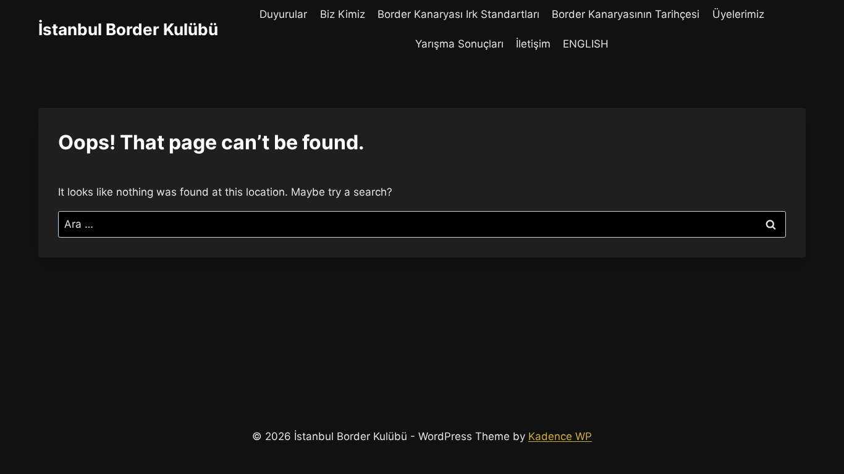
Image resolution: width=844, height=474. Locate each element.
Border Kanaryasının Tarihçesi (625, 14)
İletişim (533, 44)
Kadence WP (560, 436)
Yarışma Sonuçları (459, 44)
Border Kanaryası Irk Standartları (458, 14)
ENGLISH (586, 44)
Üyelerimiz (738, 14)
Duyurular (283, 14)
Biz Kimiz (342, 14)
